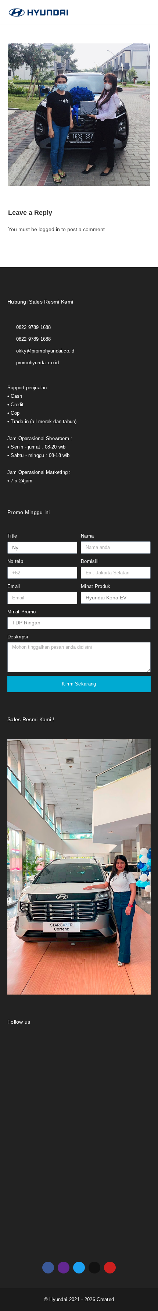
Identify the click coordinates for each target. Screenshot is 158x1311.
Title (12, 536)
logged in (49, 229)
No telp (15, 561)
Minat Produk (96, 586)
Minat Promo (21, 611)
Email (13, 586)
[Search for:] (145, 12)
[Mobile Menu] (137, 12)
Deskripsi (17, 636)
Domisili (89, 561)
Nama (87, 536)
